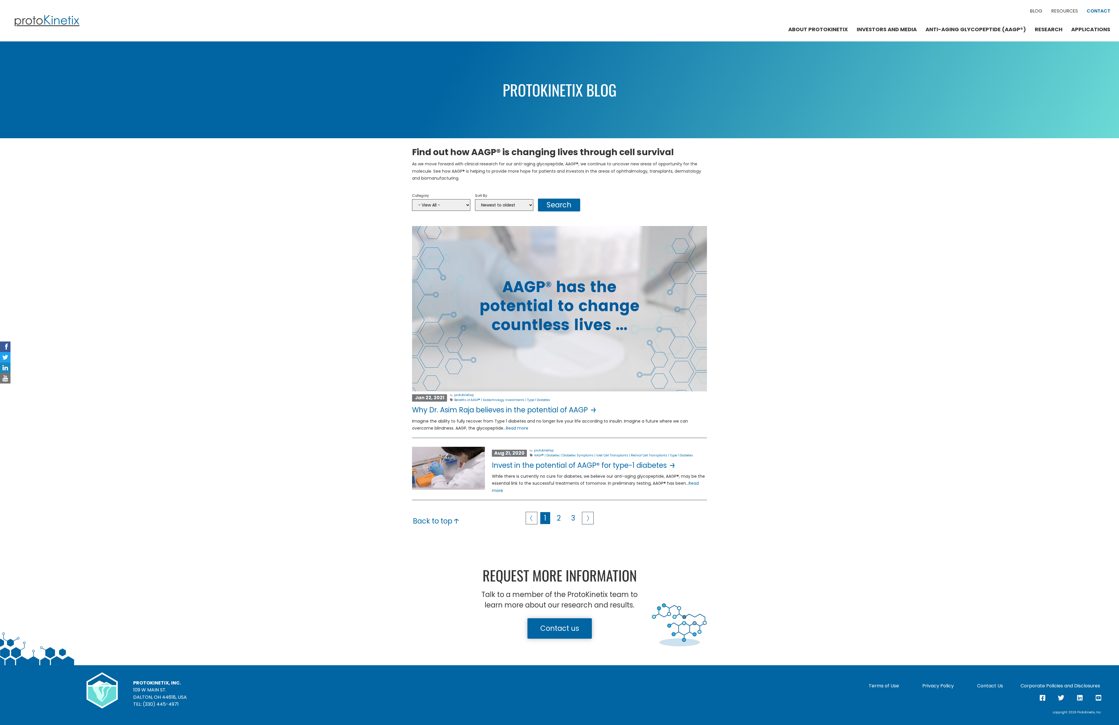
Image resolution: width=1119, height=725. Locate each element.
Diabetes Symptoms (578, 455)
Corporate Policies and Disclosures (1060, 686)
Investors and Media (887, 29)
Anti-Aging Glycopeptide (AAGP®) (976, 29)
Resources (1064, 11)
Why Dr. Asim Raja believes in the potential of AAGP (501, 410)
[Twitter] (1061, 698)
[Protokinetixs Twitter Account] (5, 357)
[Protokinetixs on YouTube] (5, 378)
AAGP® (539, 455)
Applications (1090, 29)
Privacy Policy (938, 686)
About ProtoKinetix (818, 29)
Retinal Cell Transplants (649, 455)
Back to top (433, 521)
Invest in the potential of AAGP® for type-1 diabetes (580, 465)
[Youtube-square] (1098, 698)
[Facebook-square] (1042, 698)
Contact (1098, 11)
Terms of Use (884, 686)
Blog (1036, 11)
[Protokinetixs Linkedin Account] (5, 367)
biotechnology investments (504, 400)
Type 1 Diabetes (538, 400)
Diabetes (553, 455)
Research (1048, 29)
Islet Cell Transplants (612, 455)
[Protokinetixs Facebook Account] (5, 347)
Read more (517, 428)
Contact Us (990, 686)
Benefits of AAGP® (467, 400)
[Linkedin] (1079, 698)
